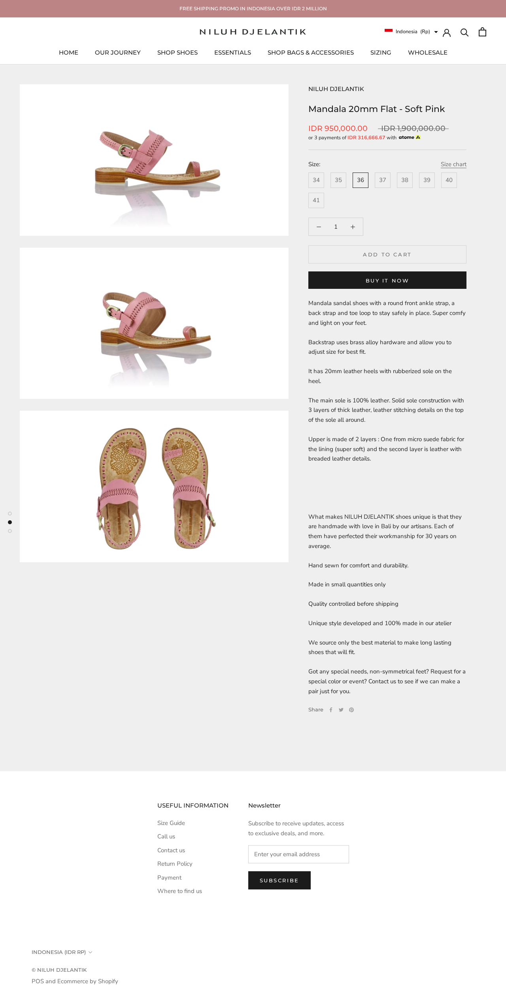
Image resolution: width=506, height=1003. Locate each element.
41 (316, 200)
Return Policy (175, 864)
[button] (411, 32)
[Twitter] (341, 709)
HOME (68, 52)
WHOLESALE (427, 52)
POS (38, 981)
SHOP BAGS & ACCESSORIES (311, 52)
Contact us (171, 850)
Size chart (453, 164)
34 (316, 180)
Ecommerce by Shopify (87, 981)
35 (338, 180)
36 (360, 180)
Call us (166, 836)
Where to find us (179, 891)
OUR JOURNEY (118, 52)
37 (382, 180)
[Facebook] (331, 709)
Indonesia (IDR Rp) (59, 952)
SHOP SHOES (177, 52)
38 (404, 180)
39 (426, 180)
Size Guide (171, 823)
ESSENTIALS (232, 52)
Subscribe (279, 880)
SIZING (380, 52)
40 (449, 180)
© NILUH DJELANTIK (59, 970)
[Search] (465, 32)
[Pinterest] (351, 709)
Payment (169, 878)
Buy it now (388, 280)
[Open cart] (482, 31)
